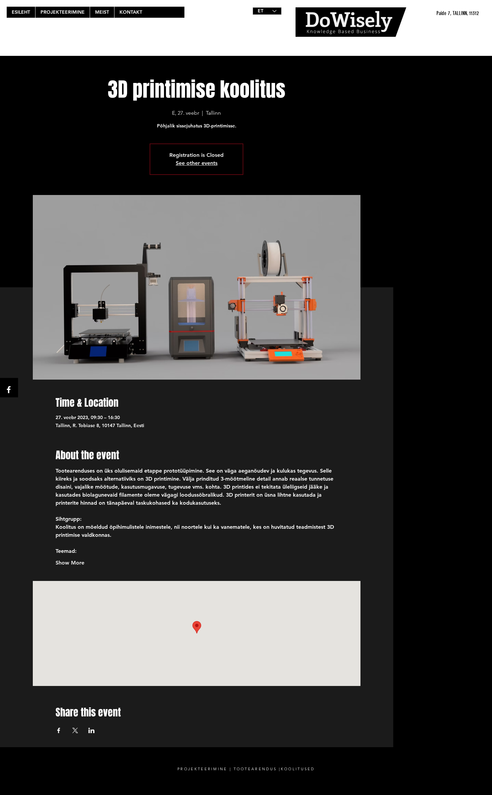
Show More (70, 563)
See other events (197, 163)
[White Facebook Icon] (8, 389)
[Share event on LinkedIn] (91, 730)
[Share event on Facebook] (59, 730)
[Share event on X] (75, 730)
